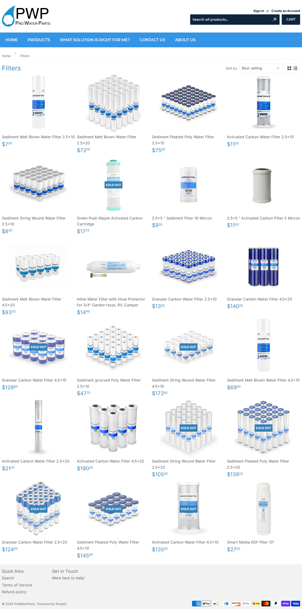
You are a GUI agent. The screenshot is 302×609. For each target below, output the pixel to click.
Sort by (231, 68)
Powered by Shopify (52, 604)
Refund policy (14, 591)
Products (39, 40)
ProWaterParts (24, 604)
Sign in (258, 11)
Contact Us (152, 40)
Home (11, 40)
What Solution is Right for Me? (95, 40)
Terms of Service (17, 585)
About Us (185, 40)
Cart (290, 19)
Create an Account (285, 11)
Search (8, 578)
